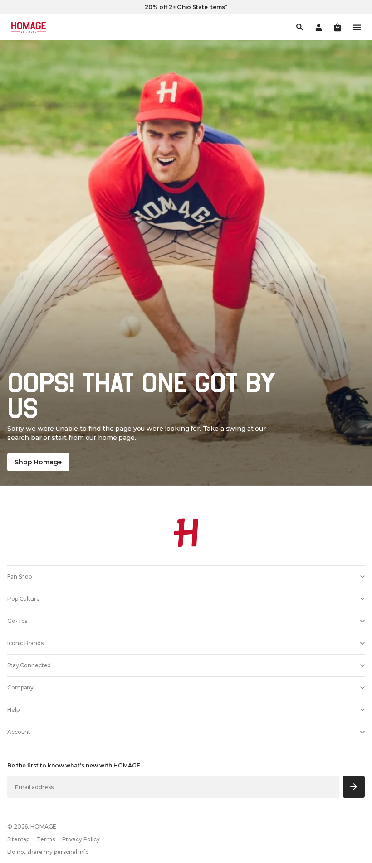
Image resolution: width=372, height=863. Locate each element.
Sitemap (18, 839)
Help (13, 709)
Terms (45, 839)
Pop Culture (23, 598)
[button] (337, 27)
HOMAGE (43, 826)
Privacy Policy (81, 839)
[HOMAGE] (28, 27)
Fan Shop (19, 576)
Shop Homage (38, 462)
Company (20, 687)
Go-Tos (17, 620)
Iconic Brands (25, 643)
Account (18, 731)
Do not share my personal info (48, 852)
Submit (354, 787)
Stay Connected (29, 665)
